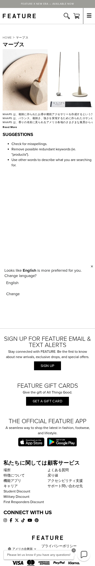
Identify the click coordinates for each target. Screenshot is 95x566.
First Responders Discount (24, 502)
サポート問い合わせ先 (65, 486)
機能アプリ (12, 481)
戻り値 (53, 475)
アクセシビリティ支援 (65, 481)
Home (7, 37)
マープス (22, 37)
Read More (10, 127)
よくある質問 (58, 470)
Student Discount (17, 491)
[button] (83, 554)
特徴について (14, 475)
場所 (7, 470)
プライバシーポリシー (59, 546)
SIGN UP (47, 366)
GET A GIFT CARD (47, 401)
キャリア (11, 486)
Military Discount (16, 496)
